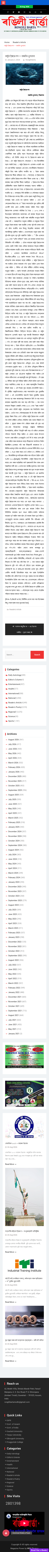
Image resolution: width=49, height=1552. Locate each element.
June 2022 (12, 969)
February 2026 (14, 767)
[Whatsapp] (35, 12)
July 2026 (12, 744)
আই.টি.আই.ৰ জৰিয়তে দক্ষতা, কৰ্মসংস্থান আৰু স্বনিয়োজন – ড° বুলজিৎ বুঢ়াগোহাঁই (23, 1279)
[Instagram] (24, 12)
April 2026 (12, 758)
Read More (9, 1164)
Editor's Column (15, 680)
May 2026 (12, 753)
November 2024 (14, 836)
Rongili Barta (31, 60)
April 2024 (12, 868)
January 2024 (13, 882)
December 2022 (14, 942)
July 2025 (12, 799)
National (11, 698)
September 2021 (15, 1011)
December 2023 (14, 886)
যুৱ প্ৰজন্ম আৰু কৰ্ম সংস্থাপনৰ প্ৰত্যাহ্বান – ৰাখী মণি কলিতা (24, 1340)
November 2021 (14, 1001)
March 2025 (13, 818)
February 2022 (14, 988)
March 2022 (13, 983)
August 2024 (13, 850)
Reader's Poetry (14, 707)
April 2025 (12, 813)
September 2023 (15, 900)
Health (11, 689)
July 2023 (12, 910)
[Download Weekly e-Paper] (6, 1533)
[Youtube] (18, 12)
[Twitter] (13, 12)
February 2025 (14, 822)
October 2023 (13, 896)
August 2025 (13, 795)
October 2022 (13, 951)
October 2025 (13, 785)
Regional (12, 712)
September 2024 (15, 845)
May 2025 (12, 808)
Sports (11, 721)
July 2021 (12, 1020)
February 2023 (14, 933)
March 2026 (13, 763)
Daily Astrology (14, 675)
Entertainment (14, 684)
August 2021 (13, 1015)
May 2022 (12, 974)
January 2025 (13, 827)
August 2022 (13, 960)
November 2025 (14, 781)
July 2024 (12, 854)
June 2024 (12, 859)
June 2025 (12, 804)
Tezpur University (14, 1435)
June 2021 (12, 1024)
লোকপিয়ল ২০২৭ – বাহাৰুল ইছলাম (16, 1143)
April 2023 (12, 923)
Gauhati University (14, 1431)
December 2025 (14, 776)
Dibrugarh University (15, 1439)
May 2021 (12, 1029)
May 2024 (12, 864)
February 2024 (14, 877)
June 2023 (12, 914)
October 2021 (13, 1006)
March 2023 (13, 928)
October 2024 (13, 841)
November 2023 (14, 891)
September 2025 (15, 790)
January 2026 (13, 772)
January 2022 (13, 992)
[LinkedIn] (30, 12)
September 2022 (15, 955)
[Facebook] (7, 12)
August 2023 (13, 905)
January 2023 (13, 937)
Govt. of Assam (13, 1424)
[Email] (41, 12)
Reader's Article (15, 609)
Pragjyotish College (15, 1442)
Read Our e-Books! (39, 1550)
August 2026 (13, 739)
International (13, 693)
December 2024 (14, 831)
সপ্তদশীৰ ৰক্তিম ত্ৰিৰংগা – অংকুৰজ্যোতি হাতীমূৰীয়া (22, 1231)
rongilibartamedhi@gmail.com (17, 1402)
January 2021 (13, 1034)
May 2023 (12, 919)
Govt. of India (12, 1428)
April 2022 (12, 978)
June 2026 (12, 749)
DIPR (9, 1420)
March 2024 (13, 873)
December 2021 (14, 997)
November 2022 (14, 946)
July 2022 (12, 965)
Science (11, 716)
